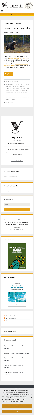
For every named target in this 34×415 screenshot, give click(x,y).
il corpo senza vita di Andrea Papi (18, 58)
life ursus (23, 86)
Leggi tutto (9, 74)
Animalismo (9, 81)
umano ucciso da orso (22, 97)
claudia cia (16, 86)
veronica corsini (11, 99)
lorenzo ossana (10, 88)
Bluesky (23, 14)
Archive (28, 14)
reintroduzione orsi (12, 95)
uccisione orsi (23, 95)
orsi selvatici (14, 90)
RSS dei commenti (11, 318)
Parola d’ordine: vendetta (17, 27)
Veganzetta (6, 346)
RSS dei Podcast (10, 321)
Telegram (11, 14)
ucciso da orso (10, 97)
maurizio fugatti (21, 88)
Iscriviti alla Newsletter (17, 161)
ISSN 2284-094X (17, 140)
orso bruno (9, 92)
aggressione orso (11, 84)
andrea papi (21, 84)
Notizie (16, 81)
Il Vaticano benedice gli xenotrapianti (19, 353)
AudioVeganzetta (8, 190)
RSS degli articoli (10, 316)
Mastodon (17, 14)
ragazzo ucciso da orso (18, 94)
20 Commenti (9, 102)
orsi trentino (23, 90)
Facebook (5, 14)
